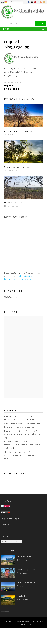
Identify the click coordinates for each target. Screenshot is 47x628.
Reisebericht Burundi (25, 419)
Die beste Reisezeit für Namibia (18, 131)
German (10, 2)
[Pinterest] (35, 2)
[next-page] (7, 610)
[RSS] (41, 2)
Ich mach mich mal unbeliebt (29, 582)
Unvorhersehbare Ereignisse (17, 166)
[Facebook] (29, 2)
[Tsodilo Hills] (8, 596)
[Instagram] (38, 2)
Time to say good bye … (27, 569)
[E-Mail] (44, 2)
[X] (32, 2)
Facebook (5, 524)
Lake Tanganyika (27, 427)
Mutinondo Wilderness (14, 202)
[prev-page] (3, 610)
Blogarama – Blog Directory (13, 518)
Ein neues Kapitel (24, 556)
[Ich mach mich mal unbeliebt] (8, 583)
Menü (7, 29)
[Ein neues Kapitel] (8, 556)
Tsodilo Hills (22, 596)
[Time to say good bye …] (8, 570)
